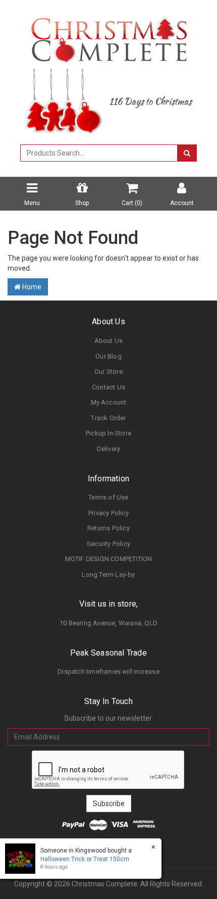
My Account (109, 402)
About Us (108, 340)
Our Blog (108, 356)
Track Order (108, 418)
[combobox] (99, 153)
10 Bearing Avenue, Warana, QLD (108, 623)
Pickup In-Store (108, 433)
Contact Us (108, 387)
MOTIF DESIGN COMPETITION (108, 559)
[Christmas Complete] (108, 36)
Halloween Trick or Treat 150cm (84, 859)
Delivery (109, 449)
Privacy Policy (108, 513)
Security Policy (108, 543)
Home (31, 287)
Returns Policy (108, 528)
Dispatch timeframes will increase (108, 671)
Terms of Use (108, 497)
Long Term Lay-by (108, 574)
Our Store (108, 371)
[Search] (187, 153)
